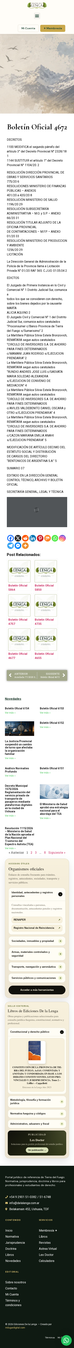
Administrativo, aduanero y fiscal (29, 1124)
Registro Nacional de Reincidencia (37, 928)
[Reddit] (25, 538)
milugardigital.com (15, 1327)
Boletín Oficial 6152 (52, 722)
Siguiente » (56, 852)
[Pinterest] (40, 538)
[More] (25, 545)
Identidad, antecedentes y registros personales (32, 894)
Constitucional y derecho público (29, 1032)
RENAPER (37, 920)
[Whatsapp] (55, 538)
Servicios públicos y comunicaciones (34, 978)
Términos (50, 1337)
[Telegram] (10, 545)
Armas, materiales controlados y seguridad (31, 954)
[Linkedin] (32, 538)
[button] (37, 16)
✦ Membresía (53, 28)
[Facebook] (10, 538)
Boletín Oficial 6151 (52, 768)
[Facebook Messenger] (18, 545)
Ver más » (10, 712)
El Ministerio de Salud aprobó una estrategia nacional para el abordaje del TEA (54, 809)
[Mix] (47, 538)
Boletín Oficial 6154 (17, 708)
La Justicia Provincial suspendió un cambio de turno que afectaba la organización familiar (18, 747)
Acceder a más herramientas (37, 989)
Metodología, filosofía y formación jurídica (30, 1102)
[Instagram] (62, 538)
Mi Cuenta (28, 28)
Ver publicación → (37, 1150)
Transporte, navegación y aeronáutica (34, 966)
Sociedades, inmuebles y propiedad (33, 941)
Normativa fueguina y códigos (28, 1113)
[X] (18, 538)
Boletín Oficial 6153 (52, 708)
